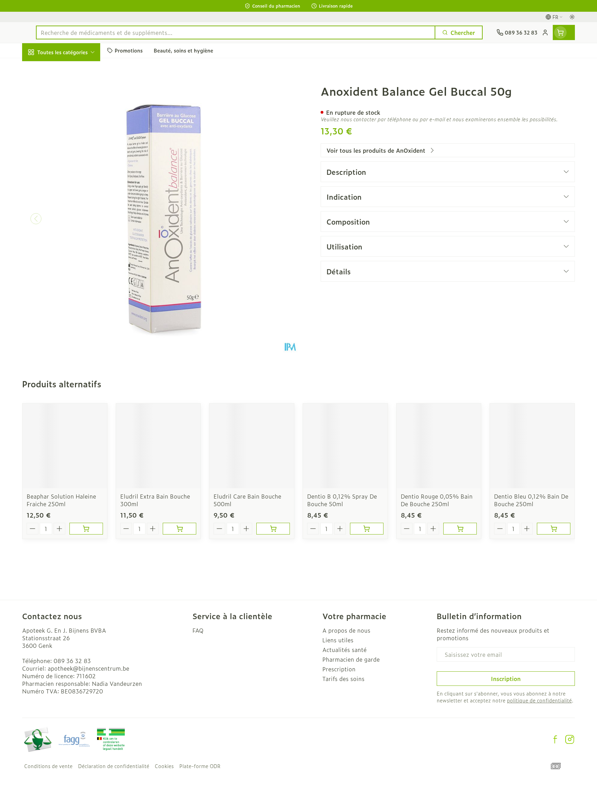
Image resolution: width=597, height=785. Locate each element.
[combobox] (235, 32)
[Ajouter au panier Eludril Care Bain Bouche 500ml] (273, 529)
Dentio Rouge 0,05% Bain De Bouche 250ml (437, 500)
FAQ (197, 630)
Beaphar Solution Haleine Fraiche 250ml (61, 500)
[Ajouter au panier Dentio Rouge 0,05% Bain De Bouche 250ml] (460, 529)
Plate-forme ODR (199, 766)
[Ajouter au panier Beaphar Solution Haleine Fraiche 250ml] (86, 529)
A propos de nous (346, 630)
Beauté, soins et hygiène (66, 89)
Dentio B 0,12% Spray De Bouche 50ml (342, 500)
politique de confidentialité (539, 700)
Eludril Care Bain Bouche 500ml (247, 500)
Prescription (339, 669)
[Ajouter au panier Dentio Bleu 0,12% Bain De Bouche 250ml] (553, 529)
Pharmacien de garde (351, 659)
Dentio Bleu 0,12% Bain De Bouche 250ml (531, 500)
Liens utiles (337, 640)
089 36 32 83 (72, 660)
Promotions (43, 68)
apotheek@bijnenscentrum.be (88, 668)
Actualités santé (344, 649)
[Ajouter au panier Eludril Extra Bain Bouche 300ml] (179, 529)
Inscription (506, 678)
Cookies (164, 766)
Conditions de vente (48, 766)
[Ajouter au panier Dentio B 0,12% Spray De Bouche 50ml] (366, 529)
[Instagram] (570, 739)
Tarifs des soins (343, 678)
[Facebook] (555, 739)
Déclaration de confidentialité (113, 766)
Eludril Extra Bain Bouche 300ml (155, 500)
